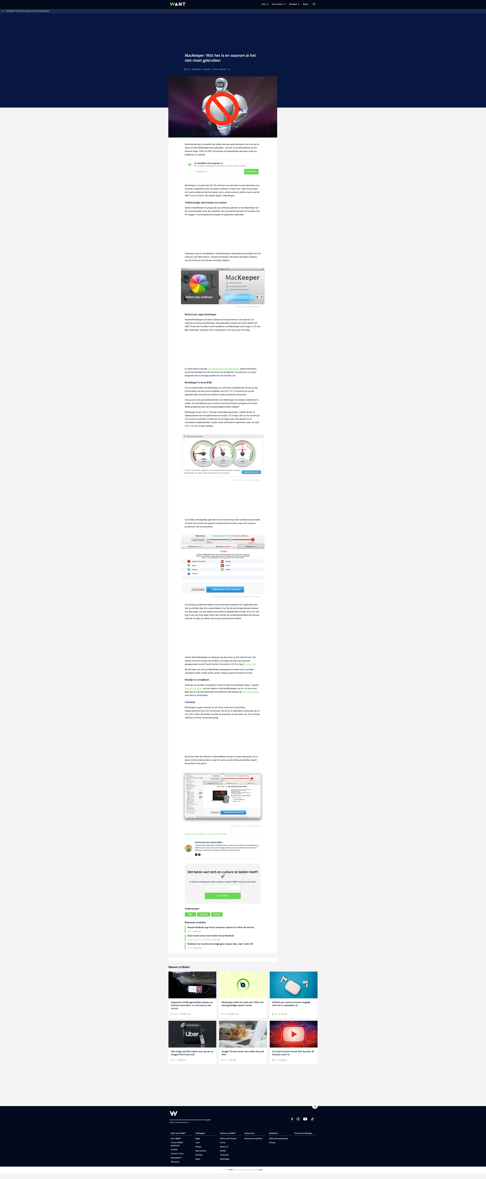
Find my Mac (250, 664)
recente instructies (194, 688)
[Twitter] (196, 854)
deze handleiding (250, 692)
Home (3, 11)
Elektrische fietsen (228, 1138)
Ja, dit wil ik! (222, 896)
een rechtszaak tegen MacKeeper (223, 368)
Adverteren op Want (253, 1138)
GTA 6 (222, 1142)
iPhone (198, 1147)
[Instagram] (199, 854)
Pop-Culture (277, 4)
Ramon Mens (196, 69)
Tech (263, 4)
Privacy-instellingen (303, 1133)
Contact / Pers (177, 1153)
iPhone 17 (224, 1147)
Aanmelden (251, 171)
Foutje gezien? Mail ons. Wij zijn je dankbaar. (206, 834)
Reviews (293, 4)
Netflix (223, 1151)
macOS (217, 914)
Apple (188, 69)
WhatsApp (224, 1159)
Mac (190, 914)
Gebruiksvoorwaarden (278, 1138)
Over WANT (176, 1138)
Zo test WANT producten (177, 1144)
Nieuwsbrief (176, 1158)
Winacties (175, 1162)
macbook (203, 914)
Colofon (174, 1149)
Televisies (224, 1155)
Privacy (272, 1142)
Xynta (261, 1170)
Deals (305, 4)
